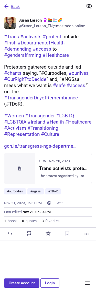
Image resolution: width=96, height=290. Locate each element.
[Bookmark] (67, 233)
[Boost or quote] (29, 233)
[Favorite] (48, 233)
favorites (50, 221)
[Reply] (10, 233)
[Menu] (87, 283)
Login (50, 283)
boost (10, 221)
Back (15, 6)
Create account (22, 283)
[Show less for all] (89, 6)
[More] (86, 234)
